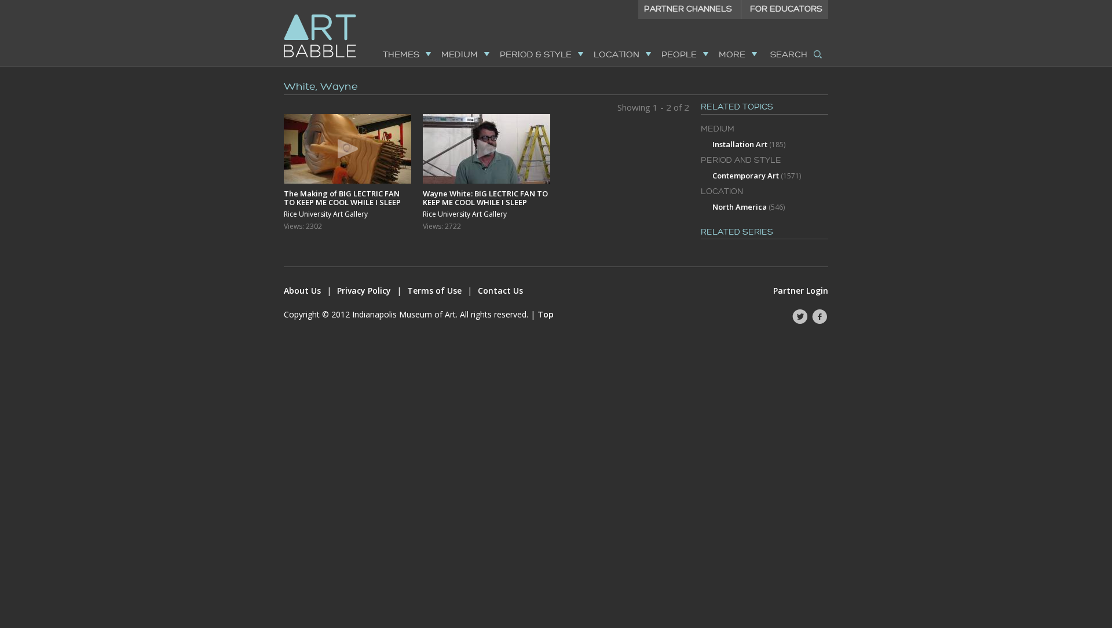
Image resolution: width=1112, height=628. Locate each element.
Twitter (800, 317)
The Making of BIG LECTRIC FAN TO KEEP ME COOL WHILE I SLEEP (342, 197)
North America (739, 207)
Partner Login (800, 290)
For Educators (786, 9)
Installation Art (739, 144)
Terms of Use (434, 290)
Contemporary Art (745, 175)
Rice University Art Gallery (326, 214)
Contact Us (500, 290)
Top (545, 314)
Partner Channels (688, 9)
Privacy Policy (364, 290)
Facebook (819, 317)
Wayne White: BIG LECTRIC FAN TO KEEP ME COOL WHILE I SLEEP (485, 197)
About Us (302, 290)
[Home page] (320, 50)
